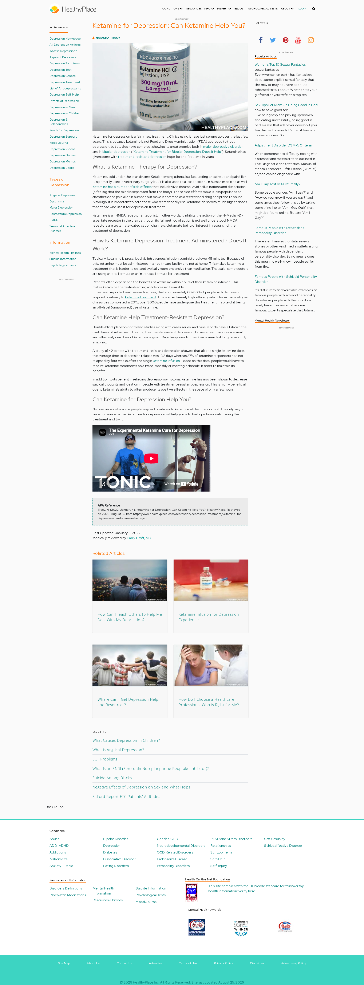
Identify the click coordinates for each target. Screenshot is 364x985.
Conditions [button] (171, 8)
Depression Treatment (65, 82)
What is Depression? (63, 51)
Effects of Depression (64, 101)
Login (302, 8)
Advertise (155, 963)
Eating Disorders (116, 866)
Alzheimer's (58, 859)
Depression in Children (65, 113)
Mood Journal (59, 143)
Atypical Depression (63, 195)
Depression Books (62, 168)
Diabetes (110, 852)
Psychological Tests (262, 8)
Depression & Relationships (59, 121)
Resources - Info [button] (198, 8)
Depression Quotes (63, 155)
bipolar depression (116, 151)
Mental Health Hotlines (65, 253)
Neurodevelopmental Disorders (181, 845)
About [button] (286, 8)
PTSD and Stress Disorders (231, 839)
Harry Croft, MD (139, 538)
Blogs (238, 8)
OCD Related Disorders (175, 852)
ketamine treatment (140, 297)
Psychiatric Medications (68, 895)
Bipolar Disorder (115, 839)
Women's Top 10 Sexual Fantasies (280, 64)
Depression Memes (63, 161)
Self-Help (217, 859)
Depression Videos (62, 149)
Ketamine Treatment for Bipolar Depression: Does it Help (177, 151)
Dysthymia (57, 201)
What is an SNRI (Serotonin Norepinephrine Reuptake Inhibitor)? (150, 768)
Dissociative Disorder (119, 859)
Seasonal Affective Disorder (62, 228)
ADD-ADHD (59, 845)
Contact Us (124, 963)
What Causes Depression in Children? (126, 740)
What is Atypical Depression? (118, 749)
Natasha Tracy (108, 38)
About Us (93, 963)
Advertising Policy (293, 963)
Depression (112, 845)
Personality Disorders (173, 866)
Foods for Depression (64, 130)
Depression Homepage (65, 38)
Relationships (220, 845)
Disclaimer (257, 963)
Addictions (58, 852)
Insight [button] (222, 8)
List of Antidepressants (65, 88)
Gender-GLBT (168, 839)
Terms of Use (188, 963)
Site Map (64, 963)
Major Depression (61, 207)
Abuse (54, 839)
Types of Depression (64, 57)
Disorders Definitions (66, 888)
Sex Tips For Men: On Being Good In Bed (286, 105)
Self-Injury (218, 866)
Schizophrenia (221, 852)
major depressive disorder (223, 146)
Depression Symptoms (65, 63)
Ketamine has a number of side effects (122, 187)
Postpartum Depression (66, 214)
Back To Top (54, 807)
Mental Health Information (103, 891)
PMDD (54, 220)
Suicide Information (63, 259)
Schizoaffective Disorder (283, 845)
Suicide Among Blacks (112, 777)
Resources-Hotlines (108, 900)
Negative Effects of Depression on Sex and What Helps (141, 787)
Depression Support (63, 136)
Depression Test (60, 70)
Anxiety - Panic (61, 866)
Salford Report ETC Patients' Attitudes (126, 796)
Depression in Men (62, 107)
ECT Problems (104, 759)
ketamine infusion (166, 361)
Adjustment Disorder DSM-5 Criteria (283, 145)
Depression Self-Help (64, 94)
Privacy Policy (223, 963)
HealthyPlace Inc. (146, 982)
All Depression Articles (65, 45)
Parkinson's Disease (172, 859)
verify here (246, 891)
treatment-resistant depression (142, 156)
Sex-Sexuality (274, 839)
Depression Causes (63, 76)
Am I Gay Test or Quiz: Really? (277, 184)
